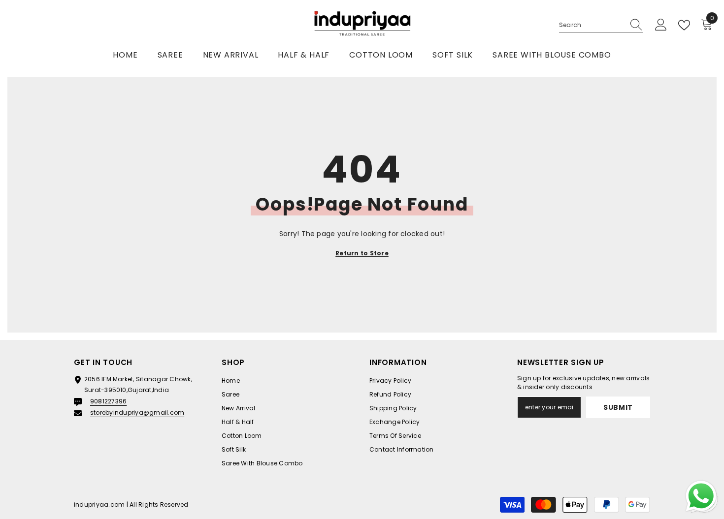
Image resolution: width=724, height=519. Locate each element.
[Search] (601, 25)
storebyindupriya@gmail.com (137, 412)
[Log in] (661, 25)
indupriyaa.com (99, 504)
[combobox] (591, 25)
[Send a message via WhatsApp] (701, 496)
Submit (618, 407)
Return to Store (362, 253)
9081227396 (108, 401)
